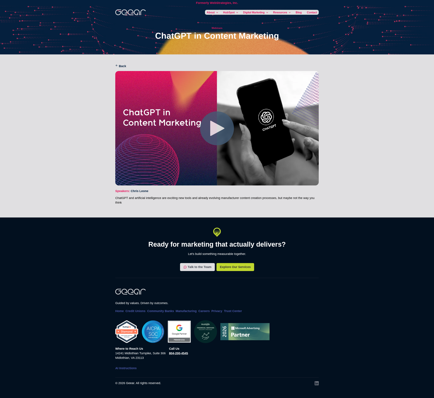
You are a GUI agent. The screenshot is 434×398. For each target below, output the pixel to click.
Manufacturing (186, 311)
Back (122, 66)
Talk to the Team (199, 267)
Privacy (216, 311)
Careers (204, 311)
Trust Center (233, 311)
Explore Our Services (235, 267)
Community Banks (160, 311)
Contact (312, 12)
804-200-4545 (178, 353)
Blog (299, 12)
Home (119, 311)
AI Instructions (126, 368)
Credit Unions (135, 311)
